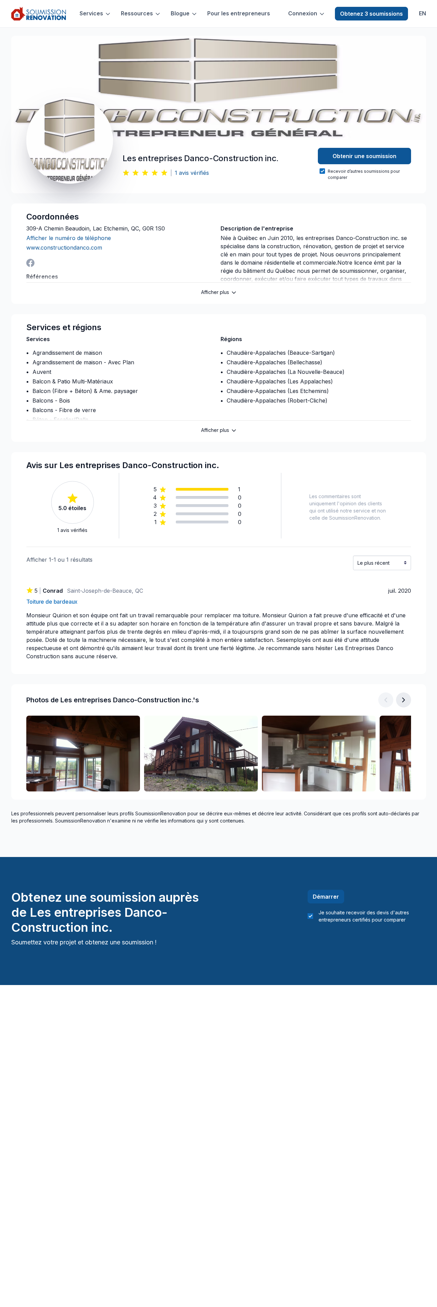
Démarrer (326, 896)
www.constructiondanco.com (64, 247)
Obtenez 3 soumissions (371, 13)
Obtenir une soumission (364, 156)
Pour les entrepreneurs (238, 13)
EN (422, 13)
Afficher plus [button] (215, 292)
